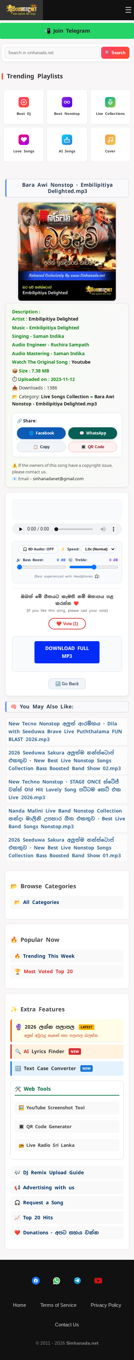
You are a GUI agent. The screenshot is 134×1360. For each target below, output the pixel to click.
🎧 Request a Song (38, 1202)
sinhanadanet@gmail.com (58, 479)
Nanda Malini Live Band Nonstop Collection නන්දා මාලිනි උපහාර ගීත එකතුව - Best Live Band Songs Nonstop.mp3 (66, 819)
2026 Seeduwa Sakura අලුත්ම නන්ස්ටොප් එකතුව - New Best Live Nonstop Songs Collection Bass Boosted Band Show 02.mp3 (64, 760)
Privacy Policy (106, 1305)
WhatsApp (92, 433)
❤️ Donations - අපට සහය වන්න (56, 1232)
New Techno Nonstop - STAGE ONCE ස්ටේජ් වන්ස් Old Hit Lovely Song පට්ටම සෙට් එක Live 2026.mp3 (64, 789)
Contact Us (67, 1324)
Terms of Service (58, 1305)
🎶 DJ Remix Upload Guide (49, 1172)
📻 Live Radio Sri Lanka (46, 1145)
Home (19, 1305)
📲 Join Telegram (67, 30)
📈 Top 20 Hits (33, 1217)
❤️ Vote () (67, 623)
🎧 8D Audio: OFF (38, 549)
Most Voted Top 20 (43, 971)
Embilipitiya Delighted (53, 319)
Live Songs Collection (65, 396)
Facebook (41, 433)
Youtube (81, 362)
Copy (41, 447)
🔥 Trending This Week (44, 956)
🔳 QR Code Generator (45, 1127)
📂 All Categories (36, 902)
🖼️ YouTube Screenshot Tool (52, 1108)
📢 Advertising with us (44, 1187)
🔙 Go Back (67, 683)
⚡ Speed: (70, 549)
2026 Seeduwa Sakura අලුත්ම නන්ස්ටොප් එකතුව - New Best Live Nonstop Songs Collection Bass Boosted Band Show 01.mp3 (64, 848)
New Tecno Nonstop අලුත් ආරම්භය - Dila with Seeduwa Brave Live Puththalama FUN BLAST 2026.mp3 (65, 731)
